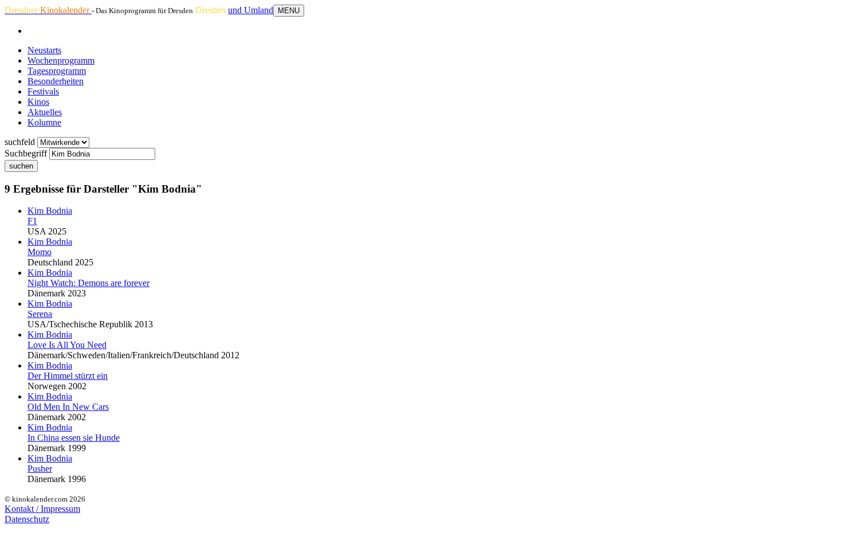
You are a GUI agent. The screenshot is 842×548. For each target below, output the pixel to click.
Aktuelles (44, 112)
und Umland (250, 10)
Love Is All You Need (67, 345)
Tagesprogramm (56, 71)
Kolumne (44, 122)
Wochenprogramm (61, 60)
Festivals (43, 91)
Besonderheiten (55, 81)
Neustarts (44, 50)
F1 (32, 221)
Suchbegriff (26, 153)
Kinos (38, 102)
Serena (39, 314)
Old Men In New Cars (68, 407)
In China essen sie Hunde (73, 438)
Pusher (39, 468)
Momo (39, 252)
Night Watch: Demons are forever (88, 283)
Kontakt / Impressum (42, 509)
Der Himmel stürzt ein (67, 376)
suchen (21, 166)
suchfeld (20, 142)
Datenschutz (27, 519)
